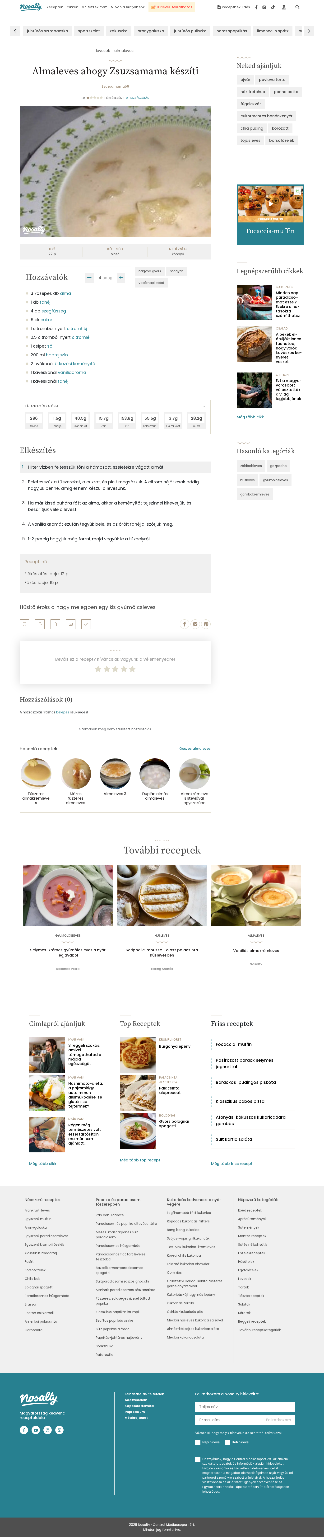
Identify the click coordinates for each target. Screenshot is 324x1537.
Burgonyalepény (174, 1046)
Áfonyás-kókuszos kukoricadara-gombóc (252, 1120)
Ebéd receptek (250, 1210)
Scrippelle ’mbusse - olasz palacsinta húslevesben (162, 953)
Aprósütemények (252, 1218)
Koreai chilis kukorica (184, 1255)
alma (65, 293)
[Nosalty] (31, 7)
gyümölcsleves (275, 480)
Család (282, 328)
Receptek (54, 7)
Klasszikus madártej (41, 1253)
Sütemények (248, 1227)
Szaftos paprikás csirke (114, 1320)
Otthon (282, 374)
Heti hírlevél (240, 1442)
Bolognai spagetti (39, 1287)
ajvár (245, 79)
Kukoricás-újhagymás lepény (191, 1294)
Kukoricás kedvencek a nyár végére (194, 1202)
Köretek (244, 1313)
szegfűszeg (54, 311)
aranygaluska (151, 31)
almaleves (124, 50)
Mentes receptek (252, 1236)
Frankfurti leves (37, 1210)
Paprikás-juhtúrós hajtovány (119, 1337)
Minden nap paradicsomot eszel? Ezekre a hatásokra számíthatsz (288, 304)
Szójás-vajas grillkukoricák (188, 1238)
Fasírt (29, 1261)
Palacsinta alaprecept (170, 1090)
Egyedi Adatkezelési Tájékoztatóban (230, 1487)
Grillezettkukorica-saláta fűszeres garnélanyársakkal (194, 1283)
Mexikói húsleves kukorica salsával (195, 1320)
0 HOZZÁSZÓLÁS (137, 98)
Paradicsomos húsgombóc (47, 1295)
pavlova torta (272, 79)
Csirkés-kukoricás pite (185, 1311)
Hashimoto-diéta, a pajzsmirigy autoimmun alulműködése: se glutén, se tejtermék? (85, 1094)
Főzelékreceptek (251, 1253)
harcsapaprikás (232, 31)
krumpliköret (170, 1039)
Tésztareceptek (251, 1295)
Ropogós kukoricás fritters (188, 1221)
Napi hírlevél (211, 1442)
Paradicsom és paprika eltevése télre (126, 1223)
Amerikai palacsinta (41, 1321)
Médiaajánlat (136, 1417)
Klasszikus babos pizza (240, 1101)
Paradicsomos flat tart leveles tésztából (120, 1257)
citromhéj (77, 328)
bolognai (167, 1115)
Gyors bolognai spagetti (174, 1123)
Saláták (244, 1304)
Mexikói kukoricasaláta (185, 1337)
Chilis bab (33, 1278)
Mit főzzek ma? (94, 7)
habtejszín (57, 355)
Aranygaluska (36, 1227)
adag (107, 277)
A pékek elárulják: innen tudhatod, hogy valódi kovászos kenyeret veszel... (289, 348)
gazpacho (278, 465)
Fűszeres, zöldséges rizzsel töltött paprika (123, 1301)
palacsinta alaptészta (168, 1079)
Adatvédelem (136, 1400)
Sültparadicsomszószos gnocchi (122, 1281)
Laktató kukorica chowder (188, 1264)
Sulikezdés (284, 287)
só (49, 346)
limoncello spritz (273, 31)
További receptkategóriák (259, 1330)
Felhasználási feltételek (144, 1394)
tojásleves (250, 140)
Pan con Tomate (110, 1215)
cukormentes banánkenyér (266, 116)
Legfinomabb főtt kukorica (189, 1212)
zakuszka (119, 31)
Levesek (244, 1278)
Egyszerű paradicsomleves (47, 1236)
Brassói (30, 1304)
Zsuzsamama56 (115, 86)
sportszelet (89, 31)
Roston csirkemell (39, 1313)
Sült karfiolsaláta (234, 1139)
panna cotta (286, 91)
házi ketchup (253, 91)
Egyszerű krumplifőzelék (44, 1244)
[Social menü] (265, 7)
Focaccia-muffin (234, 1044)
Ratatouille (104, 1354)
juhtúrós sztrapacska (47, 31)
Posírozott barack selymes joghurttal (244, 1063)
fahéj (45, 302)
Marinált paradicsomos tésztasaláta (125, 1289)
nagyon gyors (150, 271)
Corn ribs (174, 1272)
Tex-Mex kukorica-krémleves (191, 1247)
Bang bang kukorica (183, 1229)
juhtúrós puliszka (190, 31)
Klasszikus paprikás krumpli (117, 1312)
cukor (46, 320)
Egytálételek (248, 1270)
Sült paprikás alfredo (113, 1329)
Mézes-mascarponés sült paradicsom (117, 1235)
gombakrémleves (254, 494)
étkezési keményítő (75, 364)
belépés (62, 712)
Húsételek (246, 1261)
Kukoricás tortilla (180, 1303)
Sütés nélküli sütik (252, 1244)
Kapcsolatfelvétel (139, 1406)
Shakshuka (104, 1346)
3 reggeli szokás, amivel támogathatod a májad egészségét (84, 1054)
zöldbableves (251, 465)
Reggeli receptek (252, 1321)
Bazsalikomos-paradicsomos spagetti (119, 1270)
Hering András (162, 969)
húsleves (247, 480)
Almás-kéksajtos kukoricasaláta (193, 1328)
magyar (176, 271)
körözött (280, 128)
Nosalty (256, 964)
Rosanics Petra (67, 969)
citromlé (80, 337)
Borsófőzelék (35, 1270)
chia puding (252, 128)
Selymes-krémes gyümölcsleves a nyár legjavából (68, 953)
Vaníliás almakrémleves (256, 950)
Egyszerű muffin (38, 1218)
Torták (243, 1287)
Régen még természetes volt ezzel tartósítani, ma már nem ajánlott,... (84, 1134)
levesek (103, 50)
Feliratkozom (278, 1419)
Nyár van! (76, 1039)
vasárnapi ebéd (151, 282)
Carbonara (33, 1330)
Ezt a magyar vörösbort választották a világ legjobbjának (288, 389)
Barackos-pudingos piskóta (246, 1082)
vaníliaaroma (72, 372)
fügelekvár (251, 104)
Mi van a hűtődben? (128, 7)
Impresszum (135, 1412)
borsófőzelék (281, 140)
